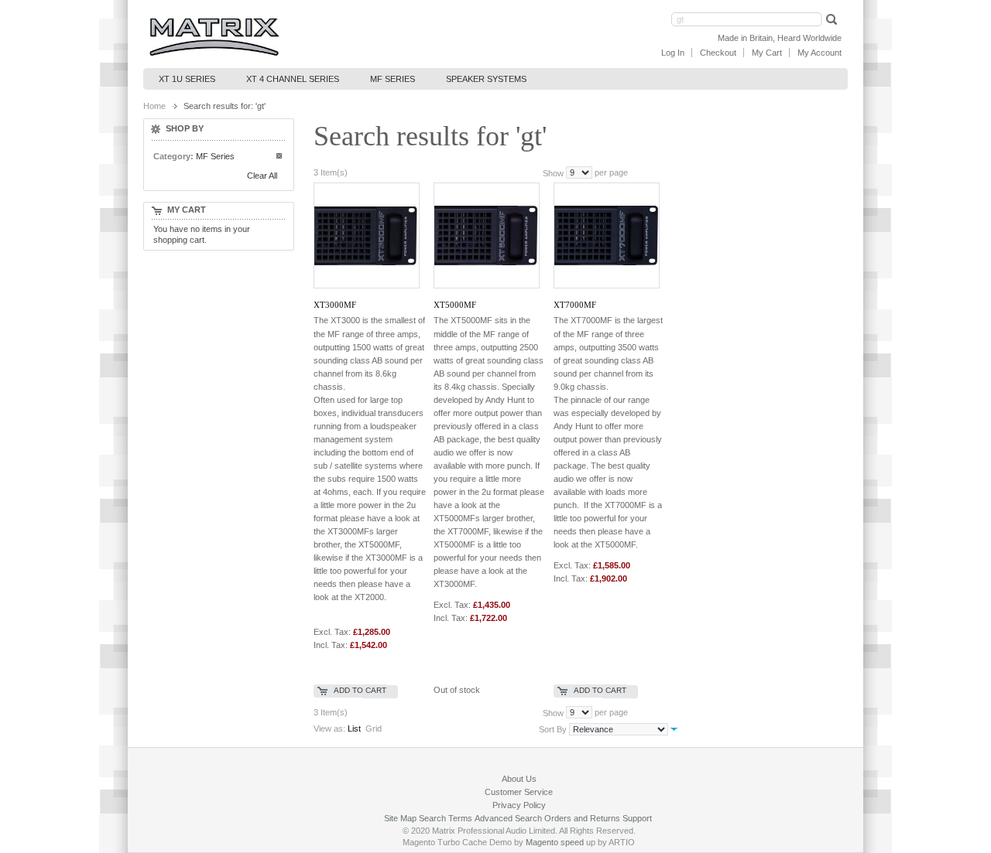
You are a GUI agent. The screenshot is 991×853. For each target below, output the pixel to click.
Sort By (553, 729)
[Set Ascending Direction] (673, 728)
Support (637, 818)
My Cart (767, 52)
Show (553, 172)
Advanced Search (508, 818)
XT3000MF (335, 304)
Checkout (718, 52)
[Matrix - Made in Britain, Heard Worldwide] (214, 37)
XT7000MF (575, 304)
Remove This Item (280, 156)
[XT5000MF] (486, 235)
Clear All (262, 175)
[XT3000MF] (366, 235)
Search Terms (445, 818)
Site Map (400, 818)
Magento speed (555, 842)
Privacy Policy (519, 805)
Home (154, 106)
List (354, 728)
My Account (819, 52)
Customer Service (519, 792)
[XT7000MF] (606, 235)
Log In (672, 52)
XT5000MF (455, 304)
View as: (329, 728)
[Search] (830, 19)
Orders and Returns (582, 818)
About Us (519, 778)
